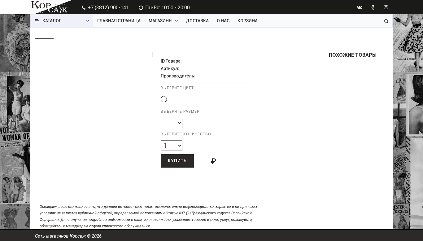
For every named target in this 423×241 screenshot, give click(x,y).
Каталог (51, 20)
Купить (177, 160)
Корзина (248, 20)
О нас (223, 20)
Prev (46, 48)
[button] (164, 99)
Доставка (197, 20)
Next (152, 48)
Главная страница (119, 20)
